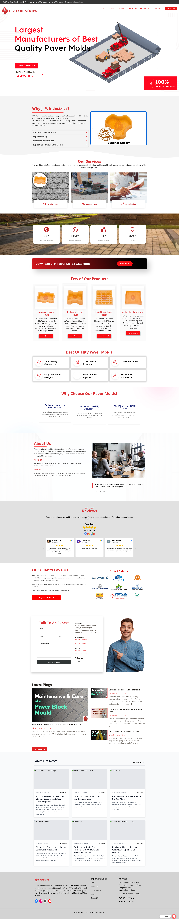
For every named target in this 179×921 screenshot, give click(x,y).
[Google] (79, 661)
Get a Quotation (25, 65)
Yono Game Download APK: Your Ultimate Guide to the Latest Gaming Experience (50, 799)
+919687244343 (81, 640)
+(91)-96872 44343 (126, 898)
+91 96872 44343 (81, 650)
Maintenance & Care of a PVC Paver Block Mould (57, 724)
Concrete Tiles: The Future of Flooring (125, 690)
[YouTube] (49, 901)
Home (93, 883)
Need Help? (158, 8)
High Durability (40, 137)
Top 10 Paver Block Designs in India (124, 731)
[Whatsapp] (83, 661)
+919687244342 (81, 643)
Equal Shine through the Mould (48, 145)
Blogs (93, 894)
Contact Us (95, 898)
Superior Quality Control (44, 132)
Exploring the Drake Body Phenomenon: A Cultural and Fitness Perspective (86, 850)
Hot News (63, 792)
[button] (60, 133)
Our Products (96, 890)
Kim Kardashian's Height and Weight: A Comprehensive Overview (125, 850)
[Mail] (45, 901)
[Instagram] (41, 901)
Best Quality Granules (43, 141)
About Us (94, 887)
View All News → (139, 763)
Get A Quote (171, 8)
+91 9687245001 (57, 2)
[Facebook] (75, 661)
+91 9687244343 (41, 2)
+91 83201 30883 (81, 653)
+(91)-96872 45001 (126, 901)
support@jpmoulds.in (75, 2)
